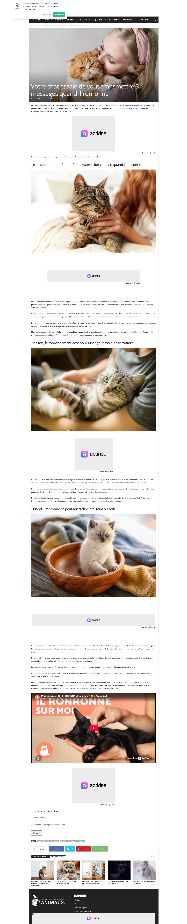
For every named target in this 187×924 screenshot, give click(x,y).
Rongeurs (128, 20)
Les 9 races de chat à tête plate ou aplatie (66, 882)
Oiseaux (83, 20)
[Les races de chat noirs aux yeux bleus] (119, 870)
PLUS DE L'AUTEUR (57, 857)
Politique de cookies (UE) (83, 911)
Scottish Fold (72, 841)
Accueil (37, 20)
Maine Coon (39, 667)
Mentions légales (80, 908)
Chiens (70, 20)
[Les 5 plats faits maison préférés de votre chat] (93, 870)
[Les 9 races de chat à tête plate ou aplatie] (68, 870)
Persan (37, 323)
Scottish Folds (53, 673)
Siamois (52, 332)
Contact (77, 900)
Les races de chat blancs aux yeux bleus (144, 882)
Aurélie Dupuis (39, 99)
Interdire (47, 14)
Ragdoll (43, 498)
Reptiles (113, 20)
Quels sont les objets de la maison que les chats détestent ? (41, 883)
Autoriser (59, 14)
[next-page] (154, 856)
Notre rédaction (80, 904)
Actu (47, 20)
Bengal (34, 501)
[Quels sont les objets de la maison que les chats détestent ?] (42, 870)
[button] (154, 20)
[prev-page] (151, 856)
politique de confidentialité (54, 825)
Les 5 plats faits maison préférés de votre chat (91, 882)
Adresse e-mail (39, 818)
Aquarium (98, 20)
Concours (144, 20)
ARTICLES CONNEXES (40, 857)
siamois (81, 841)
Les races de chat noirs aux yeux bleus (118, 882)
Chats (58, 20)
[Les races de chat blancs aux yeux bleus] (144, 870)
